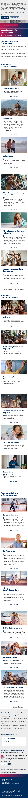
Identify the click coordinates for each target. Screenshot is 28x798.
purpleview (9, 765)
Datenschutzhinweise (13, 14)
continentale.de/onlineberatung (8, 772)
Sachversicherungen (18, 706)
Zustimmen (5, 17)
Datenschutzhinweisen (18, 12)
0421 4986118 (9, 741)
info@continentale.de (7, 792)
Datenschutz (22, 9)
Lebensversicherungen (18, 487)
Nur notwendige (14, 17)
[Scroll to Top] (25, 793)
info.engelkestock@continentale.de (14, 744)
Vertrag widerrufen (19, 795)
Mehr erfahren (13, 96)
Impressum (4, 14)
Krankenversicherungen (18, 289)
